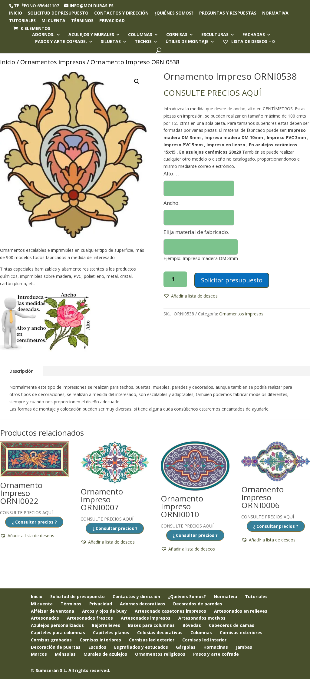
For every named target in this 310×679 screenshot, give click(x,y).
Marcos (39, 654)
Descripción (21, 371)
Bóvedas (192, 625)
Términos (82, 20)
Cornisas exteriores (241, 632)
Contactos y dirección (121, 13)
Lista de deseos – (252, 41)
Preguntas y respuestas (227, 13)
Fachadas (253, 34)
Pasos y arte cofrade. (61, 41)
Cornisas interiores (100, 640)
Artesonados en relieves (240, 611)
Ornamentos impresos (52, 62)
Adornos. (43, 34)
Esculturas (215, 34)
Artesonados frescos (90, 618)
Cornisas (176, 34)
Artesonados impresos (145, 618)
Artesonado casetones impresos (170, 611)
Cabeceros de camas (231, 625)
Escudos (97, 647)
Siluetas (111, 41)
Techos (143, 41)
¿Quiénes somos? (173, 13)
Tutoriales (22, 20)
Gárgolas (186, 647)
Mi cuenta (53, 20)
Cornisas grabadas (51, 640)
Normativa (275, 13)
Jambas (244, 647)
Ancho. (171, 202)
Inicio (15, 13)
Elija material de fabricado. (196, 231)
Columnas (140, 34)
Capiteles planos (111, 632)
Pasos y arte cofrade (216, 654)
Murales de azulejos (105, 654)
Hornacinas (215, 647)
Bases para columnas (151, 625)
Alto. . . (171, 173)
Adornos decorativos (142, 604)
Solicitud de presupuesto (58, 13)
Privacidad (112, 20)
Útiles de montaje (187, 41)
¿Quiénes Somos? (187, 596)
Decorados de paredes (197, 604)
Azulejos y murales (91, 34)
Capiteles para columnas (58, 632)
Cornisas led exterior (151, 640)
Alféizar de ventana (52, 611)
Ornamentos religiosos (160, 654)
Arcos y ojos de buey (104, 611)
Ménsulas (65, 654)
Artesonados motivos (202, 618)
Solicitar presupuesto (231, 280)
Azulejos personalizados (57, 625)
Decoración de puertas (56, 647)
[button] (136, 81)
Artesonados (45, 618)
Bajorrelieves (106, 625)
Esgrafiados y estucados (141, 647)
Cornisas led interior (204, 640)
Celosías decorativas (160, 632)
